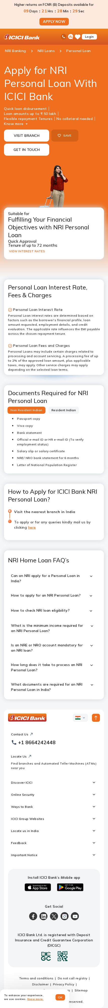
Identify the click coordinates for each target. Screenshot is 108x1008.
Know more (14, 123)
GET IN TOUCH (27, 149)
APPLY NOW (54, 21)
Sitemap (81, 990)
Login (89, 36)
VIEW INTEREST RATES (27, 251)
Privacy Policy (63, 984)
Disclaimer (40, 984)
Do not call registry (72, 978)
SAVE (67, 135)
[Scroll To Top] (96, 718)
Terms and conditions (36, 978)
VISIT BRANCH (26, 135)
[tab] (26, 410)
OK (60, 997)
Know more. (35, 999)
